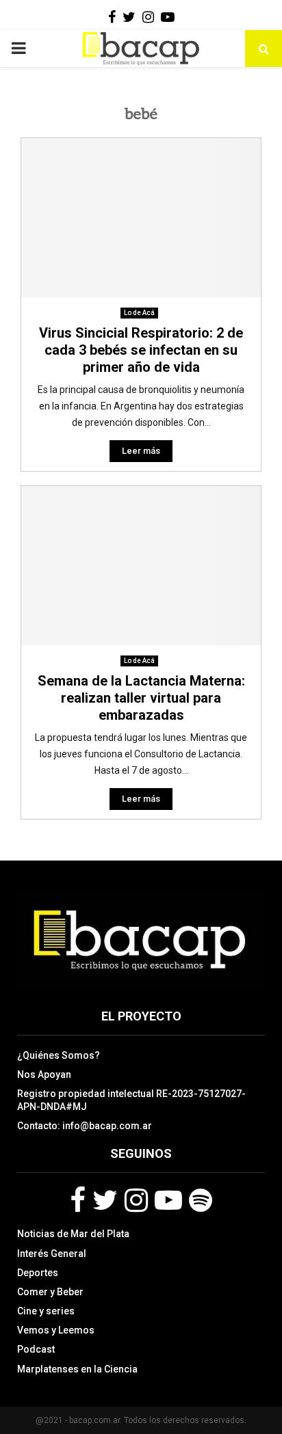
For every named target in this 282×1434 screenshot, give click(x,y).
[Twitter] (105, 1200)
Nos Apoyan (44, 1074)
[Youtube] (168, 1200)
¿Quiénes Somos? (58, 1055)
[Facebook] (78, 1200)
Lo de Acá (139, 312)
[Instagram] (136, 1200)
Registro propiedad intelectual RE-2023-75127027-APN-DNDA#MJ (131, 1099)
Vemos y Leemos (55, 1330)
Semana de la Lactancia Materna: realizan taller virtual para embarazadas (141, 698)
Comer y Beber (50, 1291)
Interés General (51, 1253)
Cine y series (46, 1311)
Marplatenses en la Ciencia (77, 1369)
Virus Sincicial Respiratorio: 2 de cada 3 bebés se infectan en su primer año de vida (141, 350)
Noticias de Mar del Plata (73, 1233)
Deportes (37, 1272)
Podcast (36, 1349)
